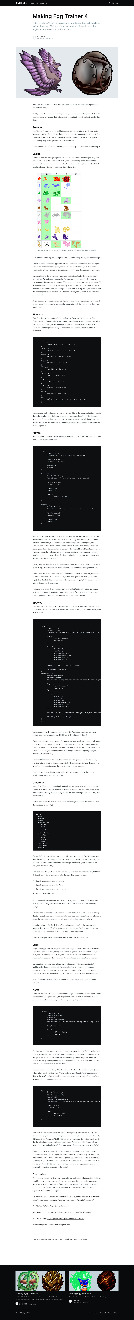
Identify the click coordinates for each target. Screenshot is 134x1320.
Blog (42, 3)
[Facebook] (109, 3)
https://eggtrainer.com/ (59, 1206)
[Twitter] (113, 3)
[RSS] (117, 3)
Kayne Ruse (41, 37)
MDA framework (86, 1200)
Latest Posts (94, 1313)
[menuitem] (34, 3)
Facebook (103, 1313)
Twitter (110, 1313)
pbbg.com (34, 3)
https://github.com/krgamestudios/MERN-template (71, 1212)
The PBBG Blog (21, 3)
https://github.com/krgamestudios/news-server (65, 1218)
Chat (48, 3)
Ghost (116, 1313)
